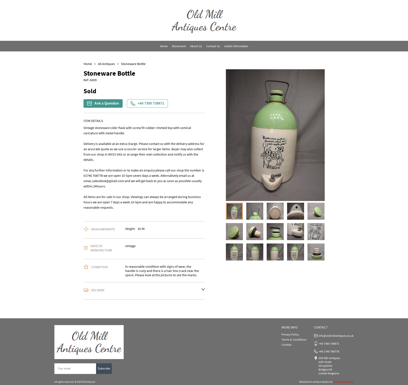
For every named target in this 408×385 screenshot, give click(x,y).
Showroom (179, 46)
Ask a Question (106, 103)
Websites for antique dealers (314, 381)
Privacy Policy (290, 334)
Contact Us (213, 46)
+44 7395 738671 (151, 103)
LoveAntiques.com (343, 381)
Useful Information (236, 46)
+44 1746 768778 (329, 351)
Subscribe (104, 368)
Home (164, 46)
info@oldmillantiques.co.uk (336, 336)
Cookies (287, 345)
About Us (196, 46)
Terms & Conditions (294, 339)
